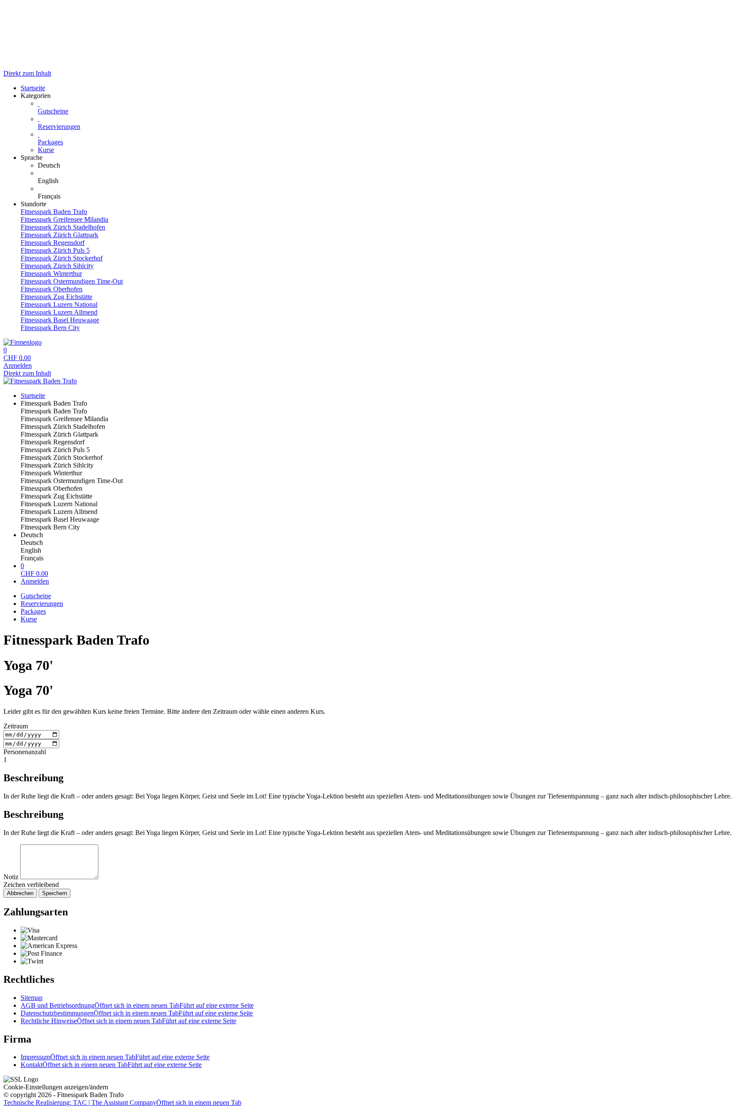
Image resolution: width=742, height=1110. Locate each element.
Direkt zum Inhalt (27, 73)
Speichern (54, 893)
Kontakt (111, 1064)
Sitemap (32, 997)
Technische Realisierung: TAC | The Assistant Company (122, 1102)
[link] (388, 165)
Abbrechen (20, 893)
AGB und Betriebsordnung (137, 1005)
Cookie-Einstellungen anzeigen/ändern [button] (55, 1087)
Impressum (115, 1057)
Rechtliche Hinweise (128, 1020)
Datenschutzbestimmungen (137, 1013)
